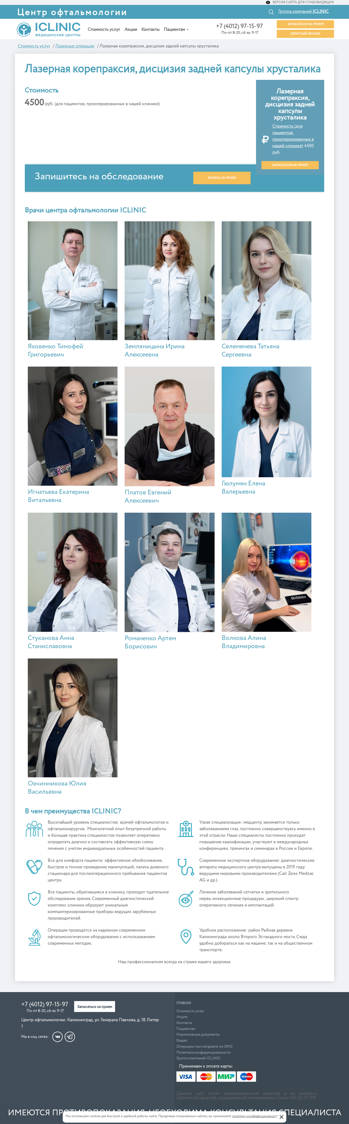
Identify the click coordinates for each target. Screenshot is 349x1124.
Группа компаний (303, 12)
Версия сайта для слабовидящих (303, 2)
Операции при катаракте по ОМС (204, 1047)
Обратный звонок (305, 33)
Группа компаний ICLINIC (198, 1058)
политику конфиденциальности (255, 1116)
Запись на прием (222, 177)
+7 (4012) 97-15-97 (239, 26)
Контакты (151, 30)
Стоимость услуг (104, 30)
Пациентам (174, 30)
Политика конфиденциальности (203, 1052)
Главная (183, 1003)
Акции (131, 30)
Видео (181, 1041)
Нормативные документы (198, 1035)
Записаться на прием (305, 24)
